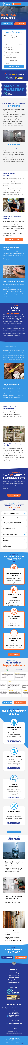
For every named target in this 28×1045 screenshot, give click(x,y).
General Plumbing (14, 973)
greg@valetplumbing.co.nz (15, 1023)
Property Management (14, 982)
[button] (14, 90)
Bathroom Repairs (14, 975)
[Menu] (24, 4)
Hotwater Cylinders (14, 977)
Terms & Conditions (17, 1039)
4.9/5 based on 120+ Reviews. (14, 1033)
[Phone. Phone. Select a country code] (17, 44)
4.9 (9, 74)
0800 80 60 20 (10, 483)
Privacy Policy (9, 1039)
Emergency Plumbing (14, 980)
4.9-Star (17, 1)
